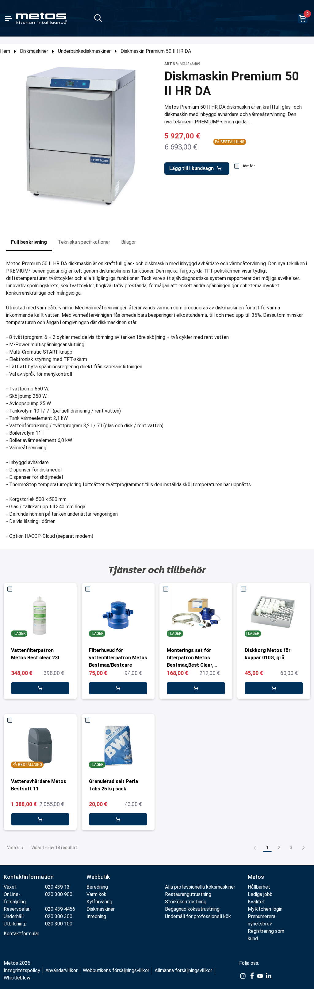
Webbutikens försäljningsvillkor (116, 970)
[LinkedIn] (268, 975)
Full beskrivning (29, 242)
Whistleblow (17, 978)
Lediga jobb (260, 894)
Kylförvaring (99, 902)
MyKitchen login (265, 909)
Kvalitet (256, 902)
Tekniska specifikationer (84, 242)
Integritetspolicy (22, 970)
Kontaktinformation (29, 877)
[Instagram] (243, 975)
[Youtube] (260, 975)
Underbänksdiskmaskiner (84, 51)
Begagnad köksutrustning (192, 909)
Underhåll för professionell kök (198, 916)
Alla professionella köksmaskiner (200, 887)
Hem (5, 51)
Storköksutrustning (185, 902)
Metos (256, 877)
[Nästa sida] (303, 847)
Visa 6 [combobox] (13, 847)
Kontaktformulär (21, 934)
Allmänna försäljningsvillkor (183, 970)
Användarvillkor (61, 970)
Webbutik (98, 877)
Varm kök (96, 894)
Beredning (97, 887)
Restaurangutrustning (188, 894)
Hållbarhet (259, 887)
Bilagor (128, 242)
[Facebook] (251, 975)
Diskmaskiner (34, 51)
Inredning (96, 916)
